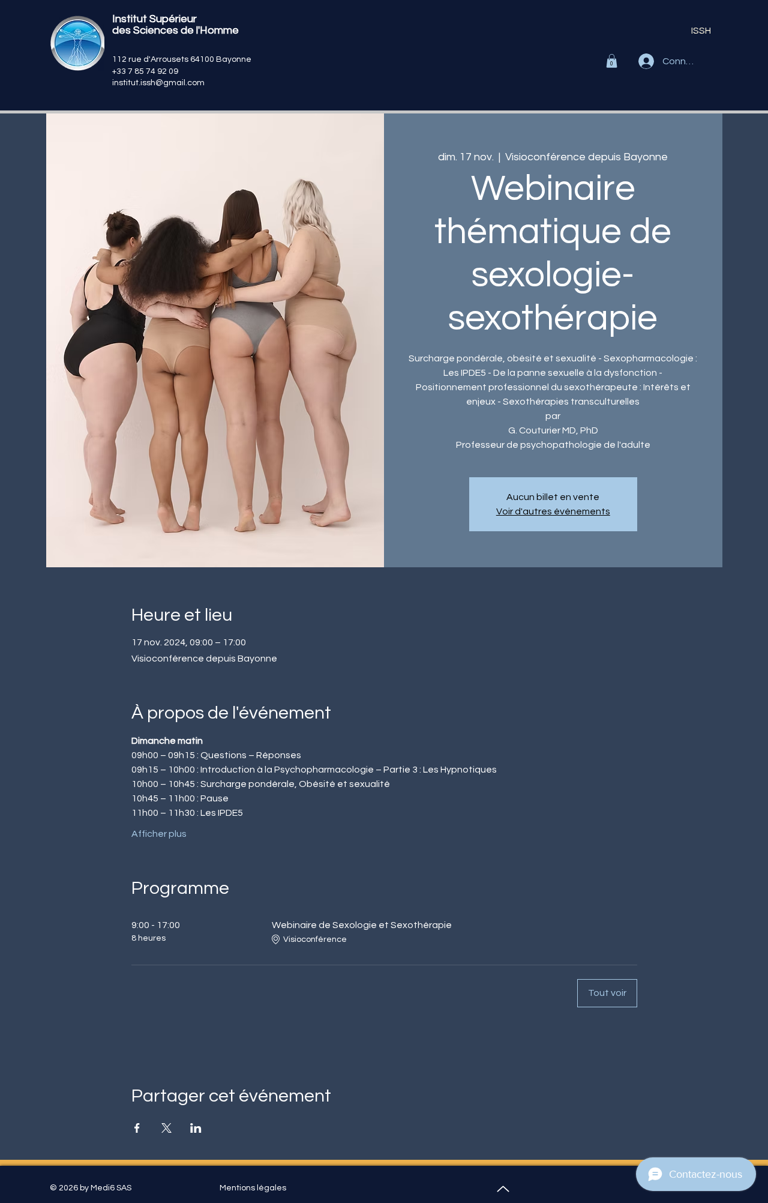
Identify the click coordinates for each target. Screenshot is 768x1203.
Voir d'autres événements (553, 511)
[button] (611, 61)
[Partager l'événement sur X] (166, 1128)
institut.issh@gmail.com (158, 83)
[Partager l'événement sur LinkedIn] (196, 1128)
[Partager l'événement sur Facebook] (137, 1128)
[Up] (503, 1189)
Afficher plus (159, 834)
